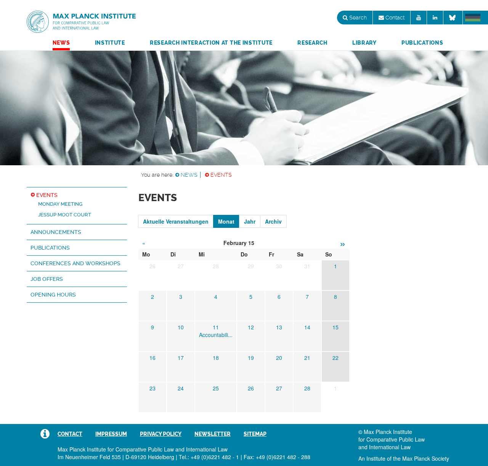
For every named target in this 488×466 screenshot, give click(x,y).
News (61, 43)
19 (251, 357)
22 (335, 357)
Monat (226, 221)
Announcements (55, 232)
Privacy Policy (160, 434)
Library (364, 43)
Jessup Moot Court (64, 215)
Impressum (111, 434)
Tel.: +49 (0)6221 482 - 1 (209, 457)
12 (251, 327)
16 (152, 357)
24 (181, 388)
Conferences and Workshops (75, 263)
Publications (422, 43)
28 (307, 388)
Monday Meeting (60, 204)
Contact (394, 18)
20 (279, 357)
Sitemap (255, 434)
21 (307, 357)
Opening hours (53, 295)
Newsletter (212, 434)
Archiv (273, 221)
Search (357, 18)
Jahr (249, 221)
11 (216, 327)
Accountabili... (216, 335)
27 (279, 388)
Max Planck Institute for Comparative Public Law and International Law (81, 22)
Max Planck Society (425, 458)
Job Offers (46, 279)
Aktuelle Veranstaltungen (176, 221)
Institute (110, 43)
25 (216, 388)
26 (251, 388)
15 (335, 327)
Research (312, 43)
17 (181, 357)
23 (152, 388)
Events (221, 175)
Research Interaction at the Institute (211, 43)
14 (307, 327)
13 (279, 327)
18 (216, 357)
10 (181, 327)
